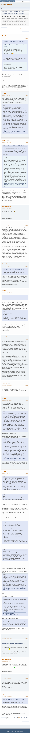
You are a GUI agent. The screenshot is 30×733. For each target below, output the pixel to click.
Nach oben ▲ (19, 730)
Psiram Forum (6, 4)
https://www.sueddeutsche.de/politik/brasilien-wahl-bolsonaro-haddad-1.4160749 (14, 644)
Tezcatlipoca (5, 36)
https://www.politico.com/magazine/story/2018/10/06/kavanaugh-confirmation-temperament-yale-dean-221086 (14, 588)
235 (24, 28)
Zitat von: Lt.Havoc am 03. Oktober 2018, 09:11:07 (14, 269)
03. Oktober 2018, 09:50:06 (7, 338)
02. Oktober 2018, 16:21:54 (7, 95)
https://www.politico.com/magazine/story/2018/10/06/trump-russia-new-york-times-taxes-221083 (14, 459)
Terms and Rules (13, 730)
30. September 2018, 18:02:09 (7, 38)
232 (17, 28)
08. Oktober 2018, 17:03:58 (7, 678)
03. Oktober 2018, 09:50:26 (7, 385)
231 (15, 28)
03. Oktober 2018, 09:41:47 (7, 292)
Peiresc (4, 93)
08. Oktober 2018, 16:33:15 (7, 661)
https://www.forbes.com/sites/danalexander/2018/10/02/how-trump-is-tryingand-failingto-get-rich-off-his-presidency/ (15, 131)
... (13, 28)
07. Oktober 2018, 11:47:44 (7, 473)
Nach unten (4, 28)
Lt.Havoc (4, 223)
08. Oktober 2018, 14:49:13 (7, 638)
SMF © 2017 (14, 731)
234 (22, 28)
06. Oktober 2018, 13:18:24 (7, 400)
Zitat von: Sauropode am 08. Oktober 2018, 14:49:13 (14, 699)
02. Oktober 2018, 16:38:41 (7, 142)
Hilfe (8, 730)
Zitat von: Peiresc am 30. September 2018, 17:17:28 (14, 41)
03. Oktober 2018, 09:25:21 (7, 266)
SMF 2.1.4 (9, 731)
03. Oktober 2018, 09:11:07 (7, 225)
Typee (3, 694)
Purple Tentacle (6, 206)
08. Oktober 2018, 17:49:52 (7, 696)
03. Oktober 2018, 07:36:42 (7, 208)
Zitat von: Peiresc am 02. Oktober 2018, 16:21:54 (14, 145)
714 (27, 28)
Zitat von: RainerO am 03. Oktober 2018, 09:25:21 (14, 296)
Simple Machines (20, 731)
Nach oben (3, 717)
